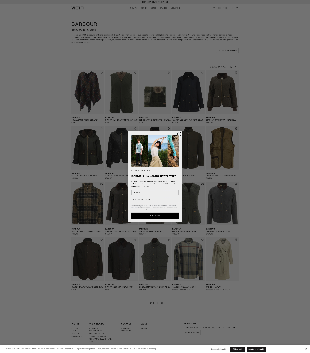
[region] (155, 349)
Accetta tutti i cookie (256, 349)
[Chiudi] (306, 348)
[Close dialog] (179, 134)
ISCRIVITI (155, 216)
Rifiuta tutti (237, 349)
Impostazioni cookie (218, 349)
